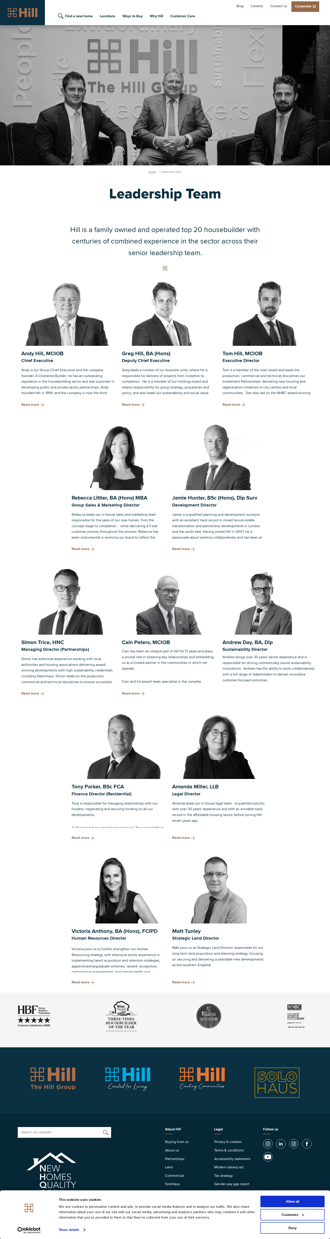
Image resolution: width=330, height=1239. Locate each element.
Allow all (292, 1201)
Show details (69, 1230)
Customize (290, 1215)
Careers (257, 6)
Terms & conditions (229, 1150)
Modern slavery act (229, 1167)
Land (169, 1167)
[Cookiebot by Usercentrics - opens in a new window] (29, 1230)
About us (172, 1150)
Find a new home (79, 16)
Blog (240, 6)
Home (152, 172)
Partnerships (174, 1159)
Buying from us (177, 1142)
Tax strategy (223, 1175)
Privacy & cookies (228, 1142)
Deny (292, 1228)
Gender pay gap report (231, 1184)
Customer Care (182, 16)
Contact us (278, 6)
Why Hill (156, 16)
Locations (107, 16)
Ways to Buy (133, 16)
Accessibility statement (232, 1159)
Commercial (174, 1175)
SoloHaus (172, 1184)
